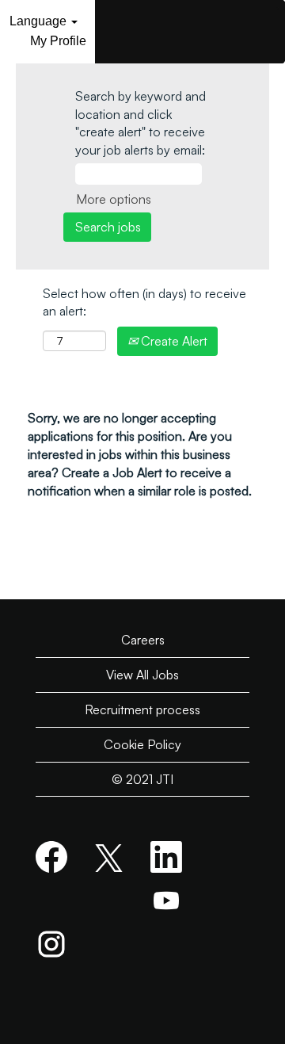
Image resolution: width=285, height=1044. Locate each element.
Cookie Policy (142, 744)
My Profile (58, 41)
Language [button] (40, 21)
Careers (143, 640)
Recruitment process (142, 709)
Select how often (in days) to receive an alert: (144, 302)
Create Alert (172, 341)
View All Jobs (142, 675)
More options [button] (113, 199)
